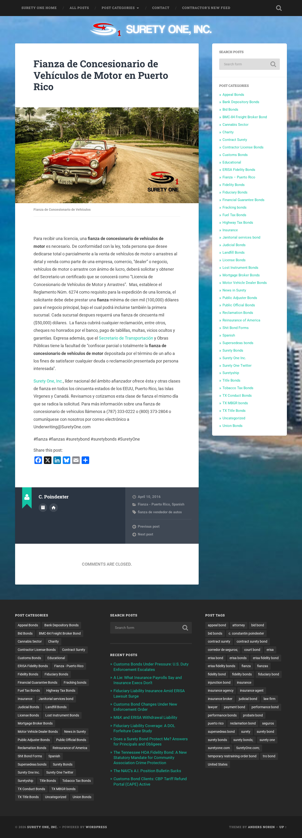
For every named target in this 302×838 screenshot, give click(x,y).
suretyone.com (219, 748)
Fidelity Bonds (233, 185)
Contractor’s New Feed (206, 8)
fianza (246, 666)
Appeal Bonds (233, 95)
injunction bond (219, 682)
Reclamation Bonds (237, 313)
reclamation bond (243, 723)
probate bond (253, 715)
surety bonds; (243, 740)
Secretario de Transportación (126, 338)
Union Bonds (232, 426)
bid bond (257, 625)
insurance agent (252, 690)
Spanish (178, 504)
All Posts (79, 8)
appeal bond (217, 625)
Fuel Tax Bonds (234, 215)
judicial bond (248, 699)
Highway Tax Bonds (237, 222)
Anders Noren (261, 827)
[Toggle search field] (279, 8)
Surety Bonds (232, 350)
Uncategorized (233, 418)
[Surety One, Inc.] (151, 30)
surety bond (265, 731)
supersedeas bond (221, 731)
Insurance (230, 230)
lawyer (213, 707)
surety (245, 731)
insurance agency (221, 690)
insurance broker (220, 699)
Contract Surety (234, 140)
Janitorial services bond (241, 237)
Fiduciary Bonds (234, 192)
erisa (270, 650)
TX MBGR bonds (235, 403)
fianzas (262, 666)
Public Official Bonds (238, 305)
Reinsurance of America (241, 320)
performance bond (265, 707)
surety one (267, 740)
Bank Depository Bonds (240, 102)
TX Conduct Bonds (237, 395)
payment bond (234, 707)
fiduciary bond (268, 674)
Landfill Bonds (233, 252)
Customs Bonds (235, 155)
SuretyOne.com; (248, 748)
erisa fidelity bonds (221, 666)
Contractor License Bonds (243, 147)
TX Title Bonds (234, 410)
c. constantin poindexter (246, 633)
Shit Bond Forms (235, 328)
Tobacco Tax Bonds (237, 388)
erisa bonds (238, 658)
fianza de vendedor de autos (160, 512)
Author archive (43, 507)
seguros (268, 723)
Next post (145, 534)
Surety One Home (39, 8)
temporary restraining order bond (232, 756)
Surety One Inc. (234, 358)
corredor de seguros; (223, 650)
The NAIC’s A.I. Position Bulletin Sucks (147, 770)
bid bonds (215, 633)
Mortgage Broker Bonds (241, 275)
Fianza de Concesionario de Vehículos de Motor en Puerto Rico (101, 75)
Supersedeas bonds (237, 343)
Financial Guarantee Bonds (243, 200)
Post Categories (118, 8)
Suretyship (230, 373)
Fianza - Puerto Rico (154, 504)
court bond (252, 650)
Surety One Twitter (237, 365)
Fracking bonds (234, 207)
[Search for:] (249, 64)
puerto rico (216, 723)
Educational (231, 162)
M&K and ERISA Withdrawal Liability (145, 717)
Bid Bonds (230, 109)
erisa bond (215, 658)
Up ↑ (283, 827)
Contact (160, 8)
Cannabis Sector (235, 124)
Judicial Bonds (234, 245)
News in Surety (234, 290)
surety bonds (217, 740)
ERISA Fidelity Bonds (238, 170)
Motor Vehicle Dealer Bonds (244, 283)
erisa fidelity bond (266, 658)
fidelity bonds (242, 674)
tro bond (269, 756)
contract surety (219, 641)
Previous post (148, 526)
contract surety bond (252, 641)
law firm (269, 699)
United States (217, 764)
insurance (244, 682)
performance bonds (222, 715)
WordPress (96, 827)
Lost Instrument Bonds (240, 267)
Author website (53, 507)
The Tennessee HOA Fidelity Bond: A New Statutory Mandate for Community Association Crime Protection (150, 757)
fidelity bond (217, 674)
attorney (238, 625)
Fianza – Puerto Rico (238, 177)
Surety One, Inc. (48, 381)
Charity (228, 132)
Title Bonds (231, 380)
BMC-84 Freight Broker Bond (244, 117)
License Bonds (234, 260)
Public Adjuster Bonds (239, 298)
